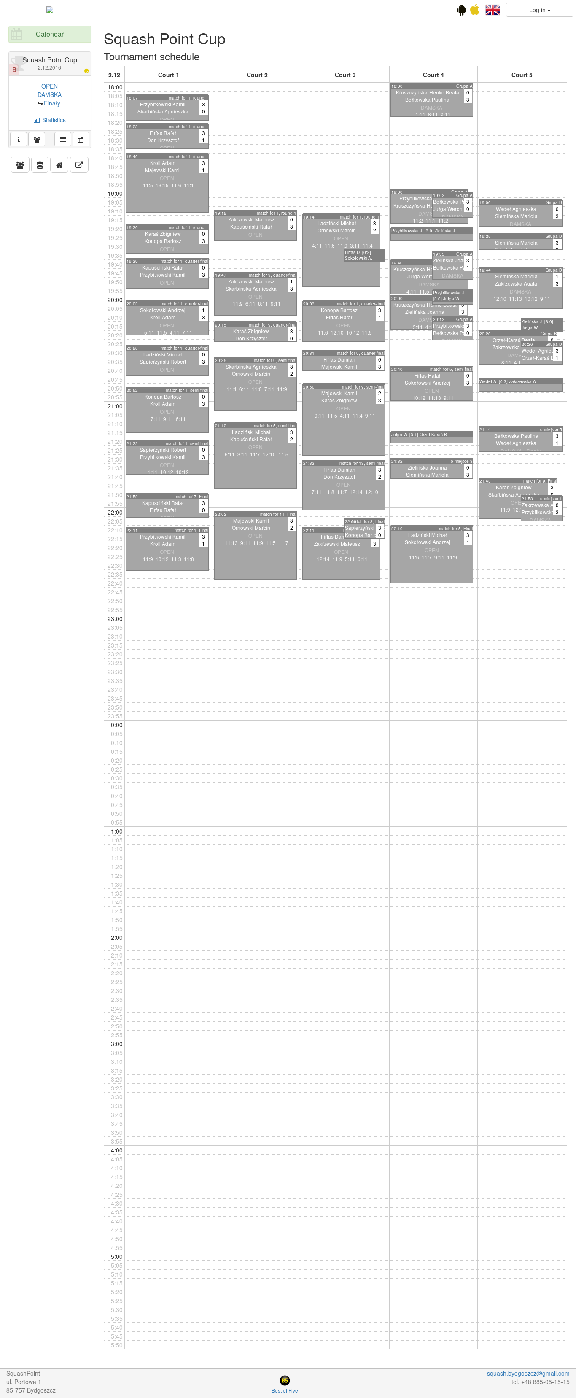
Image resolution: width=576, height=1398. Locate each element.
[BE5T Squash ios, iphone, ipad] (474, 11)
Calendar (50, 34)
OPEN (49, 86)
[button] (492, 9)
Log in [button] (538, 9)
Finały (52, 103)
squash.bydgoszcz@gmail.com (528, 1373)
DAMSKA (50, 94)
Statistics (53, 120)
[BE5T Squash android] (461, 11)
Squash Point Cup (49, 63)
